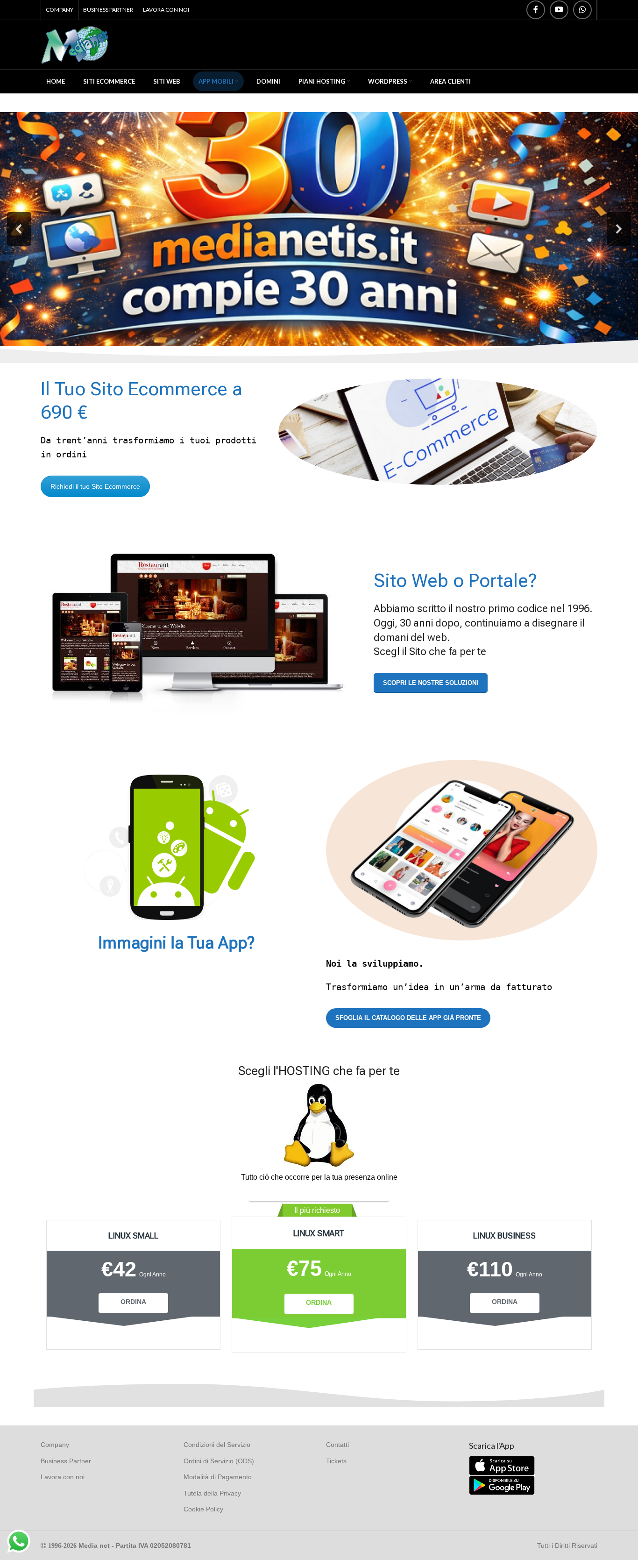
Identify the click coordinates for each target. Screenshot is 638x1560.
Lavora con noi (63, 1477)
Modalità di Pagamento (218, 1477)
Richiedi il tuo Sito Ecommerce (95, 486)
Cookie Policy (203, 1509)
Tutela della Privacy (212, 1493)
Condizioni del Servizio (217, 1444)
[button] (19, 229)
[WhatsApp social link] (582, 9)
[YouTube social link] (559, 9)
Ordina (133, 1301)
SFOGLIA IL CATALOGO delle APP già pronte (408, 1017)
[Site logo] (75, 44)
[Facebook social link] (535, 9)
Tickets (336, 1461)
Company (55, 1444)
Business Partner (66, 1461)
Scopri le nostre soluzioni (430, 683)
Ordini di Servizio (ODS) (219, 1461)
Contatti (337, 1444)
